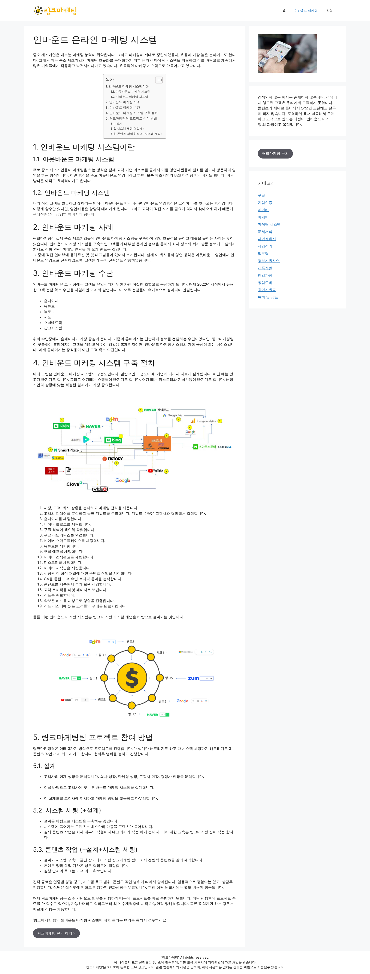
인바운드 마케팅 (306, 11)
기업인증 (265, 202)
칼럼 (329, 11)
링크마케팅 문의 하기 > (56, 933)
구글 (261, 195)
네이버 (263, 210)
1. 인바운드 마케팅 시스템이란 (127, 86)
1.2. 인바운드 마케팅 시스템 (129, 96)
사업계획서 (267, 239)
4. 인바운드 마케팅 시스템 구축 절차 (132, 113)
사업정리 (265, 246)
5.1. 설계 (116, 123)
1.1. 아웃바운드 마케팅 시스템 (130, 91)
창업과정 (265, 275)
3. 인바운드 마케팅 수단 (123, 107)
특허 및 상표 (268, 297)
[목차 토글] (157, 80)
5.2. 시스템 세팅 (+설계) (127, 128)
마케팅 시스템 (269, 224)
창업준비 (265, 282)
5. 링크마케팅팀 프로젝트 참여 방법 (131, 118)
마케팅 (263, 217)
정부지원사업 (269, 261)
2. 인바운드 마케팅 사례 (123, 102)
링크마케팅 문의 (275, 153)
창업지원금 (267, 290)
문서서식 (265, 232)
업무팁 (263, 253)
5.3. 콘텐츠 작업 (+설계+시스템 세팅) (136, 133)
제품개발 (265, 268)
